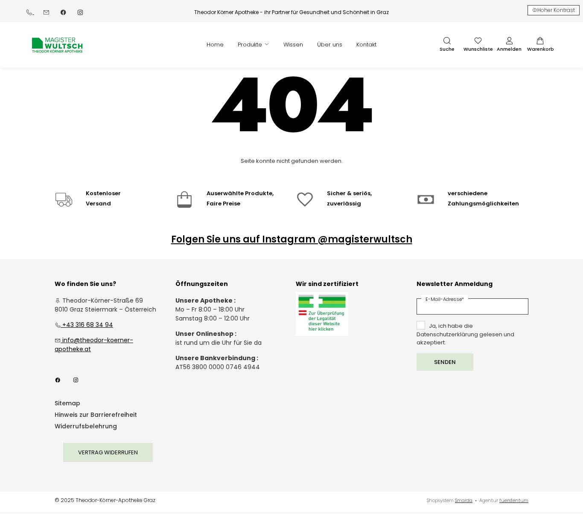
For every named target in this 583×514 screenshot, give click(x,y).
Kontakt (366, 44)
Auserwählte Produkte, (240, 193)
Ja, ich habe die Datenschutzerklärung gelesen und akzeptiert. (465, 334)
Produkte (251, 44)
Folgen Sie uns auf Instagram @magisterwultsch (291, 239)
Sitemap (67, 403)
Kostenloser (103, 193)
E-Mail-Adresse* (445, 299)
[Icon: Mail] (46, 12)
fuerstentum (513, 500)
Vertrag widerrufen (108, 452)
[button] (447, 44)
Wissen (293, 44)
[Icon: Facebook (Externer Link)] (63, 12)
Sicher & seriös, (349, 193)
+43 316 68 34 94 (84, 325)
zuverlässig (344, 203)
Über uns (329, 44)
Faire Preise (223, 203)
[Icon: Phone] (30, 12)
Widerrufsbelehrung (86, 426)
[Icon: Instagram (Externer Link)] (80, 12)
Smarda (463, 500)
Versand (98, 203)
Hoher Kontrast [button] (556, 10)
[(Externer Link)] (322, 314)
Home (215, 44)
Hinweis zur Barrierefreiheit (96, 415)
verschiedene (467, 193)
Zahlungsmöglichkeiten (483, 203)
